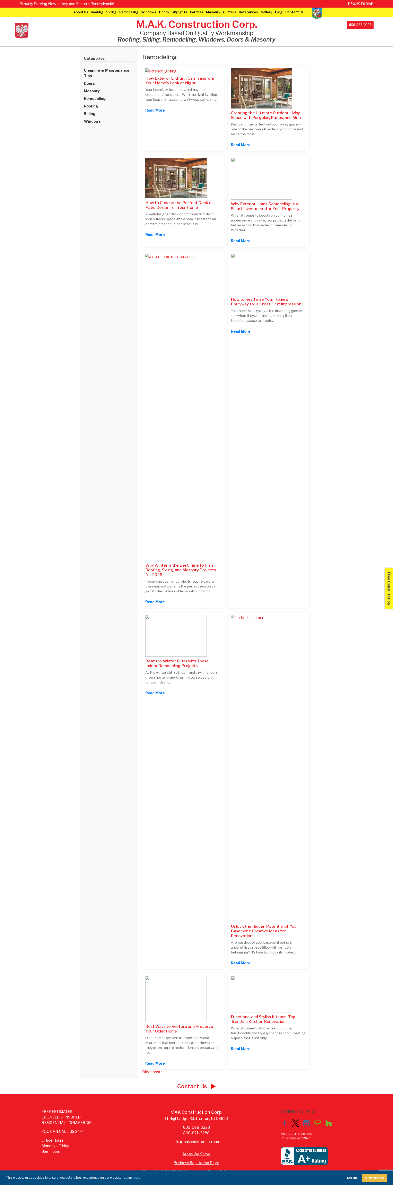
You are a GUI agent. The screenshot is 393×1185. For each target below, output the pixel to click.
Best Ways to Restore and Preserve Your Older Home (179, 1029)
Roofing (97, 12)
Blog (278, 12)
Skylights (179, 12)
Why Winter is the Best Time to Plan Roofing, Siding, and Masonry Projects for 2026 (180, 570)
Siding (111, 12)
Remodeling (128, 12)
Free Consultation (389, 588)
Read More (155, 110)
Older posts (152, 1072)
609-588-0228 (360, 25)
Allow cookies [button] (374, 1177)
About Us (80, 12)
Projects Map (360, 4)
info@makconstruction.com (196, 1142)
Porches (196, 12)
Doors (164, 12)
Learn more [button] (132, 1177)
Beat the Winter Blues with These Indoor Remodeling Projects (177, 663)
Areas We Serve (196, 1154)
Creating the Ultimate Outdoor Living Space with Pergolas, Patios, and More (267, 115)
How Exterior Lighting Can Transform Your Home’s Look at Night (180, 80)
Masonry (213, 12)
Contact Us (294, 12)
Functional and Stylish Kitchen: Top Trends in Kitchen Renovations (263, 1019)
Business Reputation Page (196, 1163)
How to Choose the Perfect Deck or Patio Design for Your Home (179, 205)
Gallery (266, 12)
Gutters (229, 12)
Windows (148, 12)
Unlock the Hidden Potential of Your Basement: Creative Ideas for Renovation (264, 931)
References (248, 12)
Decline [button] (352, 1177)
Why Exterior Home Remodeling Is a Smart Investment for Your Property (265, 206)
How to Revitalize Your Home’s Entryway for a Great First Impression (266, 301)
